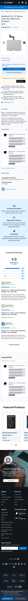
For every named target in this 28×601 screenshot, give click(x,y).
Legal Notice (4, 515)
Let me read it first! (8, 551)
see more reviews (14, 345)
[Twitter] (9, 564)
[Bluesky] (22, 564)
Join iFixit (21, 81)
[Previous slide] (12, 444)
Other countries (20, 598)
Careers (3, 502)
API (2, 504)
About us (3, 494)
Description (4, 109)
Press (16, 502)
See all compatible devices (8, 168)
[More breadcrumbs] (2, 11)
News (16, 504)
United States (6, 598)
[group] (4, 43)
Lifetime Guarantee (6, 525)
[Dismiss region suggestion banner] (26, 591)
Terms (2, 520)
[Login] (26, 2)
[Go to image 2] (15, 54)
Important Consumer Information (6, 530)
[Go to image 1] (13, 54)
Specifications (5, 173)
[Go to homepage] (9, 2)
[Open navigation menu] (1, 2)
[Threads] (25, 564)
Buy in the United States (14, 69)
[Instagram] (13, 564)
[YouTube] (16, 564)
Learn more (11, 480)
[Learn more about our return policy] (12, 102)
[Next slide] (15, 444)
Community (18, 494)
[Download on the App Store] (21, 513)
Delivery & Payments (6, 527)
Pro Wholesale (18, 497)
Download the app (20, 509)
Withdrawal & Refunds (7, 522)
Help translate (12, 559)
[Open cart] (22, 2)
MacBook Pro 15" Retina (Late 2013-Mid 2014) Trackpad (15, 11)
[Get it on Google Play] (21, 518)
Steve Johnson (9, 305)
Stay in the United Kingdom (14, 72)
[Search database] (19, 2)
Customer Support (6, 497)
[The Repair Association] (14, 567)
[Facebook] (6, 564)
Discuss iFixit (4, 499)
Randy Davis (9, 323)
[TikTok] (3, 564)
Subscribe (23, 548)
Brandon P (8, 282)
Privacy (3, 517)
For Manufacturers (19, 499)
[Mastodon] (19, 564)
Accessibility (4, 512)
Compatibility (5, 129)
